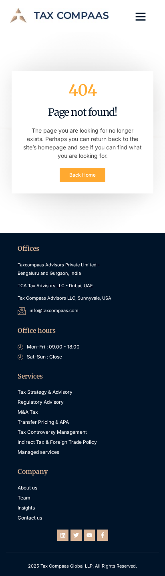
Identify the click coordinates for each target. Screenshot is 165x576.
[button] (140, 16)
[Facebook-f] (102, 535)
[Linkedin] (62, 535)
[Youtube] (89, 535)
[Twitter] (76, 535)
